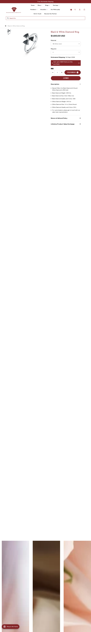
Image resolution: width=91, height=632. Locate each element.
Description (55, 84)
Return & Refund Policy (59, 118)
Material (53, 40)
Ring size (53, 49)
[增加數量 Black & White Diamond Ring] (62, 72)
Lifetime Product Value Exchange (62, 124)
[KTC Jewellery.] (14, 9)
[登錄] (79, 9)
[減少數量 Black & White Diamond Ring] (53, 72)
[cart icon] (84, 9)
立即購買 (66, 78)
